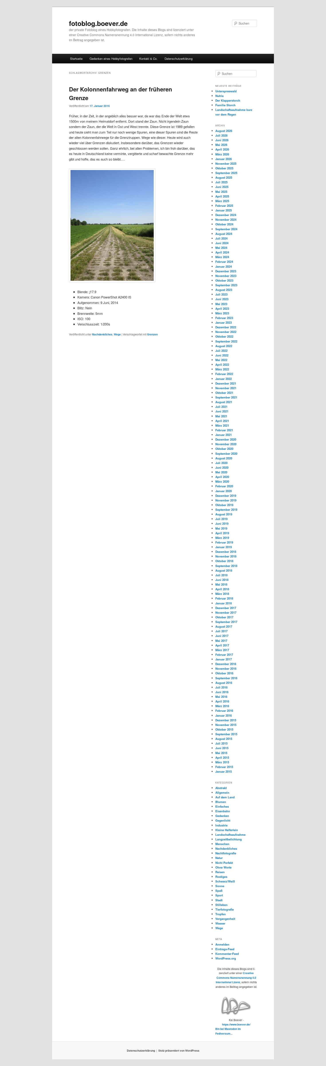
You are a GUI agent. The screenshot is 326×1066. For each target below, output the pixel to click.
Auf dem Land (225, 797)
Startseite (76, 58)
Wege (117, 334)
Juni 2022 (221, 355)
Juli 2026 (221, 135)
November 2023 (225, 276)
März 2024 (222, 257)
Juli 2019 (221, 519)
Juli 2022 (221, 350)
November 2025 (225, 163)
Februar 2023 (224, 318)
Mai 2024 (221, 248)
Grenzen (152, 334)
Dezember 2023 (225, 271)
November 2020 (225, 444)
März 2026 (222, 154)
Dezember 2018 (225, 551)
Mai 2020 (221, 472)
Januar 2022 (223, 379)
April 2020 (222, 477)
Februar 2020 (224, 486)
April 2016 (222, 701)
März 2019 (222, 538)
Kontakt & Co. (148, 58)
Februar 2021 (224, 430)
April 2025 (222, 196)
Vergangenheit (225, 919)
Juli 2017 (221, 631)
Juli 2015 (221, 743)
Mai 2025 (221, 192)
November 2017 (225, 612)
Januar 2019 (223, 547)
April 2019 (222, 533)
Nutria (219, 96)
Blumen (220, 802)
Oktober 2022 (224, 336)
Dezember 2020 (225, 439)
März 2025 (222, 201)
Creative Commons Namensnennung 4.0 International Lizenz (236, 977)
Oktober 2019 (224, 505)
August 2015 (223, 739)
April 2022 (222, 364)
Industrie (221, 825)
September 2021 (226, 397)
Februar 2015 (224, 767)
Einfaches (222, 806)
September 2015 (226, 734)
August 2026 (223, 131)
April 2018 (222, 589)
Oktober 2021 (224, 393)
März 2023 (222, 313)
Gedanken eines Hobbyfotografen (111, 58)
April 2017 (222, 645)
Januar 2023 (223, 322)
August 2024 (223, 234)
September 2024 (226, 229)
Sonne (219, 886)
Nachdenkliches (102, 334)
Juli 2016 (221, 687)
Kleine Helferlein (226, 830)
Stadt (218, 900)
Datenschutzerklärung (178, 58)
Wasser (220, 923)
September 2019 (226, 509)
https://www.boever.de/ (236, 1024)
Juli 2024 (221, 238)
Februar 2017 (224, 654)
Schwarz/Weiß (225, 881)
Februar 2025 (224, 205)
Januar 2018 (223, 603)
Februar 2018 (224, 598)
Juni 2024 (221, 243)
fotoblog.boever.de (98, 23)
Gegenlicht (222, 820)
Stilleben (221, 905)
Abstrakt (221, 788)
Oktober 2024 (224, 224)
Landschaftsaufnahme (230, 834)
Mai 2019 (221, 528)
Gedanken (222, 816)
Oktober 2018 (224, 561)
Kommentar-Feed (227, 954)
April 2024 (222, 252)
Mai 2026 (221, 145)
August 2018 (223, 570)
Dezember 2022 (225, 327)
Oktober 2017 (224, 617)
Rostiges (221, 876)
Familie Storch (225, 105)
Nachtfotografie (225, 853)
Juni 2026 (221, 140)
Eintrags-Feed (224, 949)
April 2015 (222, 757)
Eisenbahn (222, 811)
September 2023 (226, 285)
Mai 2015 (221, 753)
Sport (219, 895)
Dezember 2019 (225, 495)
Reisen (220, 872)
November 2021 (225, 388)
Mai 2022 (221, 360)
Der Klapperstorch (227, 100)
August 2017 (223, 626)
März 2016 (222, 706)
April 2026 (222, 149)
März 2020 (222, 481)
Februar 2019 (224, 542)
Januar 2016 (223, 715)
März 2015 (222, 762)
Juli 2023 (221, 294)
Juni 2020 (221, 467)
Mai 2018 (221, 584)
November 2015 (225, 725)
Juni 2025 (221, 187)
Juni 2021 (221, 411)
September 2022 (226, 341)
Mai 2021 (221, 416)
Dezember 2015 (225, 720)
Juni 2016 (221, 692)
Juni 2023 (221, 299)
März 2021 (222, 425)
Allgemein (222, 792)
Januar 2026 (223, 159)
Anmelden (222, 944)
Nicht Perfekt (224, 863)
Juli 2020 (221, 463)
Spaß (218, 890)
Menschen (222, 844)
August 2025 (223, 177)
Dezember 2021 (225, 383)
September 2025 (226, 173)
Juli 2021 (221, 406)
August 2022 (223, 346)
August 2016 (223, 683)
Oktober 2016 (224, 673)
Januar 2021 (223, 435)
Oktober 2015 (224, 729)
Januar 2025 (223, 210)
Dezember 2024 (225, 215)
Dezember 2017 (225, 608)
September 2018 (226, 566)
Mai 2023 (221, 304)
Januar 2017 (223, 659)
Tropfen (220, 914)
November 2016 (225, 668)
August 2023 (223, 290)
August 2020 (223, 458)
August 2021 (223, 402)
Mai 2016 (221, 697)
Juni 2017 (221, 636)
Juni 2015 (221, 748)
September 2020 (226, 453)
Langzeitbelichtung (228, 839)
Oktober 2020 (224, 449)
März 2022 (222, 369)
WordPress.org (225, 958)
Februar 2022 (224, 374)
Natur (219, 858)
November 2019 (225, 500)
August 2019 (223, 514)
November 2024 (225, 219)
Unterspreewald (226, 91)
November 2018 (225, 556)
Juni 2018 (221, 580)
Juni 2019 (221, 523)
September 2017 (226, 622)
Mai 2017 (221, 640)
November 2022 (225, 332)
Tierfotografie (224, 909)
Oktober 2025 (224, 168)
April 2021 (222, 421)
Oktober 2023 (224, 280)
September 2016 (226, 678)
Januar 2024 (223, 266)
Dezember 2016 (225, 664)
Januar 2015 (223, 771)
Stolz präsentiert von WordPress (178, 1050)
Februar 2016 (224, 710)
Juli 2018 (221, 575)
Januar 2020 (223, 491)
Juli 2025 (221, 182)
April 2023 (222, 308)
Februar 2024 (224, 261)
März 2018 (222, 594)
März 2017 (222, 650)
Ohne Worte (223, 867)
